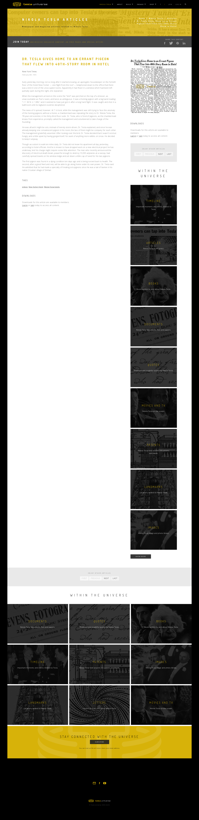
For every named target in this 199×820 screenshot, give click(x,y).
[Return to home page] (99, 801)
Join (170, 4)
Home (142, 18)
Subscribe (99, 742)
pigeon (25, 187)
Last (169, 154)
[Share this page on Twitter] (171, 43)
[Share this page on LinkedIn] (184, 43)
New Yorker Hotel (36, 187)
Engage (140, 4)
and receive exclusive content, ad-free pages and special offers (58, 42)
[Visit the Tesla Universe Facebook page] (99, 784)
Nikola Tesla (105, 4)
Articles (172, 18)
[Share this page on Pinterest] (178, 43)
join (32, 205)
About (120, 4)
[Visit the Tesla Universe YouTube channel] (104, 784)
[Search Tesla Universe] (185, 4)
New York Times (29, 71)
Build (128, 4)
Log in (178, 4)
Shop (152, 4)
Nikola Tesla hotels (52, 187)
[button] (153, 116)
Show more (141, 556)
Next (160, 154)
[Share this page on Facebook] (165, 43)
